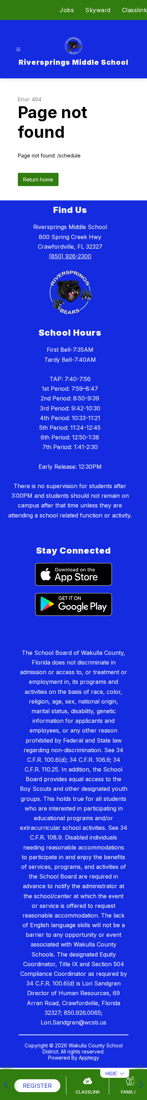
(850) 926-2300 (70, 256)
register (37, 1085)
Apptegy (89, 1058)
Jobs (67, 10)
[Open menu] (18, 49)
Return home (38, 179)
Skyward (98, 10)
